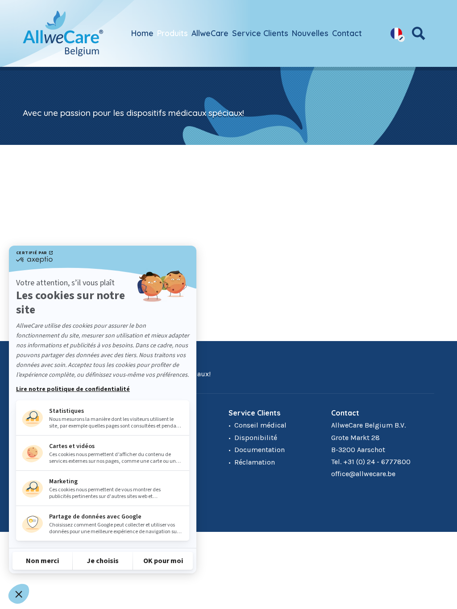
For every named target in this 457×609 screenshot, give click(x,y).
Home (142, 33)
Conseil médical (260, 425)
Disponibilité (255, 437)
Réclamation (254, 462)
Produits (172, 33)
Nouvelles (310, 33)
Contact (347, 33)
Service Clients (260, 33)
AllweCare (209, 33)
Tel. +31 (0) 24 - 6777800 (371, 461)
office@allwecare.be (363, 473)
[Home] (63, 33)
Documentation (259, 449)
